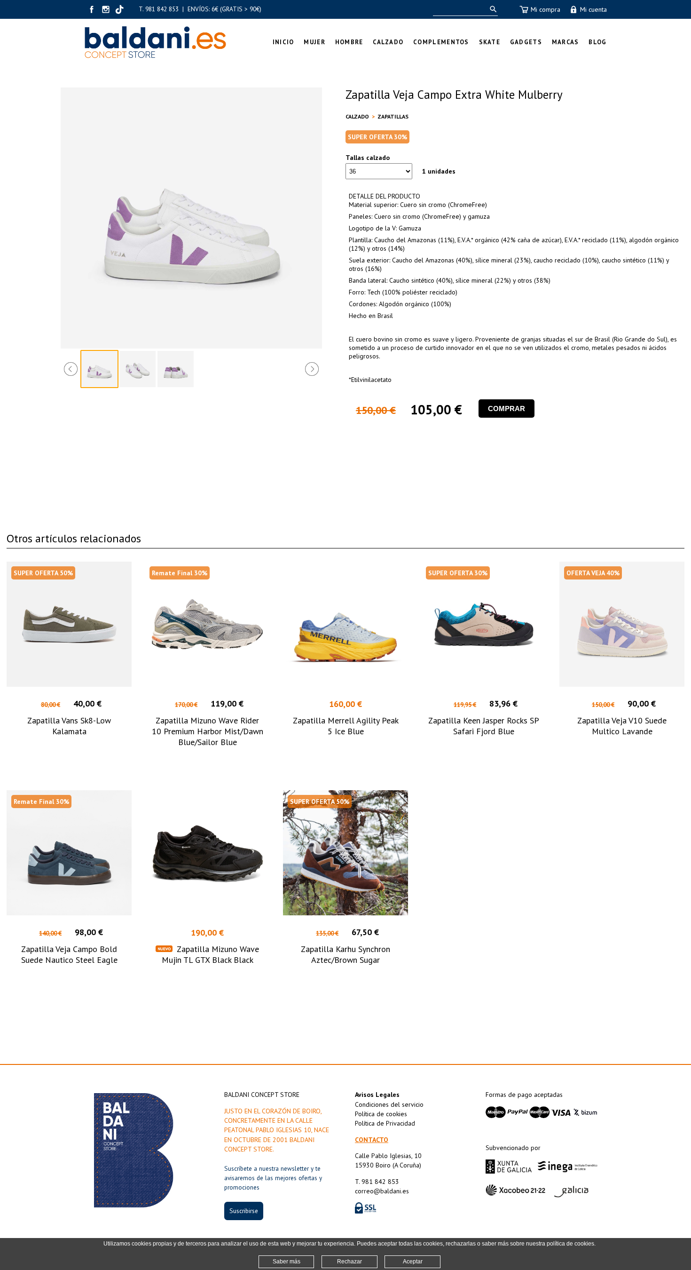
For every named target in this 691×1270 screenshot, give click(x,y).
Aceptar (413, 1261)
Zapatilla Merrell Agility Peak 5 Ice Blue (346, 726)
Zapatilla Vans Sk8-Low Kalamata (69, 726)
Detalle (69, 759)
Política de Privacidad (385, 1123)
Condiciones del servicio (389, 1104)
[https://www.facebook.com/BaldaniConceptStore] (92, 9)
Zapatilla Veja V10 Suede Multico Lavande (622, 726)
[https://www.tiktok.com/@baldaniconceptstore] (120, 9)
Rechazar (349, 1261)
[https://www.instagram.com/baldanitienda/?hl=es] (106, 9)
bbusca (491, 9)
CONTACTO (371, 1139)
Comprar (506, 409)
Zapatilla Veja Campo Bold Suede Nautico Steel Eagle (69, 954)
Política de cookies (381, 1114)
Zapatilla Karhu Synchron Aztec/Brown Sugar (345, 954)
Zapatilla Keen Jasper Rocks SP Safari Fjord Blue (483, 726)
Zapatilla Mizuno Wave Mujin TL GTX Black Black (210, 954)
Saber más (286, 1261)
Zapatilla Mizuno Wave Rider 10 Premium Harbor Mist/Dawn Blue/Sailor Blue (207, 731)
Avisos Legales (377, 1094)
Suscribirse (243, 1210)
